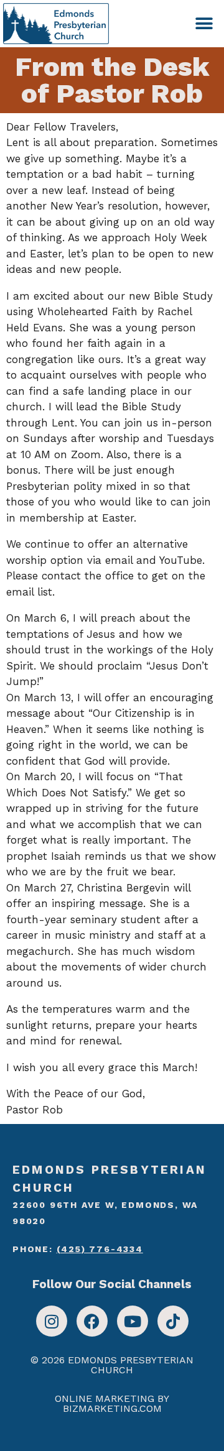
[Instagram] (51, 1321)
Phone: (77, 1249)
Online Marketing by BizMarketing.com (112, 1403)
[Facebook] (92, 1321)
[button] (204, 23)
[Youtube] (132, 1321)
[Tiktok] (173, 1321)
